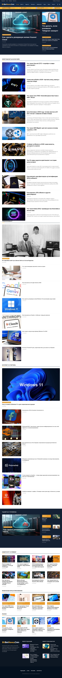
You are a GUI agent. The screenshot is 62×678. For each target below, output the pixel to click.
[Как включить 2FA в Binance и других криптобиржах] (13, 198)
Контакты (14, 0)
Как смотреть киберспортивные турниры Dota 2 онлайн (7, 582)
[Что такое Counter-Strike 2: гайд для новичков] (53, 558)
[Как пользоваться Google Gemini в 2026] (11, 289)
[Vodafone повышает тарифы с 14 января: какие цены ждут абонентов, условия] (11, 498)
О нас (7, 0)
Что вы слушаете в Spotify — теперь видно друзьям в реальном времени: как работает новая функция (40, 476)
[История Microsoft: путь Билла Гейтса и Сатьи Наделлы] (31, 240)
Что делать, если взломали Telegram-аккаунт (50, 28)
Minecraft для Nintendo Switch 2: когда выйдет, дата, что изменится (22, 582)
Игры (45, 4)
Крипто (21, 4)
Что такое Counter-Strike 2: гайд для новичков (52, 565)
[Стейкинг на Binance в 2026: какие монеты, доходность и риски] (13, 149)
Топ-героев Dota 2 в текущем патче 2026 (53, 581)
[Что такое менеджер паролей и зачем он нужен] (11, 273)
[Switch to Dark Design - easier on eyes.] (57, 4)
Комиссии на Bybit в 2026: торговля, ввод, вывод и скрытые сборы (43, 80)
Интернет (33, 4)
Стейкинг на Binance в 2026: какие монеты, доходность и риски (40, 145)
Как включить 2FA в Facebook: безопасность (33, 410)
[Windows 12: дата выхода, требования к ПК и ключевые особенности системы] (25, 646)
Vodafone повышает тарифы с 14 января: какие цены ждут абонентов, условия (41, 491)
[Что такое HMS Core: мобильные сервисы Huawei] (8, 597)
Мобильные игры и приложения (6, 603)
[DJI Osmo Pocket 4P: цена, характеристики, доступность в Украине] (11, 354)
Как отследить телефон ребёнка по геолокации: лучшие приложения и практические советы (34, 658)
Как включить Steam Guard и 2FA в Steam (38, 581)
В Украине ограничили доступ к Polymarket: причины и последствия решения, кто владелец (40, 459)
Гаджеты (27, 4)
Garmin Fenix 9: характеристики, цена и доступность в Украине (46, 540)
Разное (53, 4)
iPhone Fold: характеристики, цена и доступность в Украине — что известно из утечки (55, 648)
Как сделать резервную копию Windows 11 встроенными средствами (38, 298)
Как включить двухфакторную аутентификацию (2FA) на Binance (42, 177)
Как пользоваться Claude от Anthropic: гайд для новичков (36, 315)
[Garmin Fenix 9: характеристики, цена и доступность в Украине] (56, 537)
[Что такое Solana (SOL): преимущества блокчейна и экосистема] (13, 214)
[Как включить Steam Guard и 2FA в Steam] (38, 575)
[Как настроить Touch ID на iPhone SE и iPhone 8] (23, 597)
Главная (17, 4)
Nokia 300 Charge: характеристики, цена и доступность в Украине (51, 40)
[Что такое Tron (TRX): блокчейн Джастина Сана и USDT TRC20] (13, 101)
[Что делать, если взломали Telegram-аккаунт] (51, 17)
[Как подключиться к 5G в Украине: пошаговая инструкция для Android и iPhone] (11, 449)
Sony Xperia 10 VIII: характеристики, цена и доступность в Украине (23, 630)
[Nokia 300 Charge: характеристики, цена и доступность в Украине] (56, 516)
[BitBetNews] (8, 4)
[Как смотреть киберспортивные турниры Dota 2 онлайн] (8, 575)
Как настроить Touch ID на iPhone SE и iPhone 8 (23, 607)
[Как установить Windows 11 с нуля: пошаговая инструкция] (31, 384)
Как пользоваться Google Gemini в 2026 (31, 282)
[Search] (59, 4)
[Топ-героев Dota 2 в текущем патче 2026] (53, 575)
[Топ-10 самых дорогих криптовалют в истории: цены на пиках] (13, 165)
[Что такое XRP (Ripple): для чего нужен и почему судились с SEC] (13, 133)
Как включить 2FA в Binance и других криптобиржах (38, 193)
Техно (49, 4)
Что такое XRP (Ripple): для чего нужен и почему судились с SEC (42, 129)
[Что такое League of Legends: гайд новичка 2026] (23, 558)
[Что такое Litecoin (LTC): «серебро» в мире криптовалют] (13, 68)
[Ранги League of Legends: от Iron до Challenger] (8, 558)
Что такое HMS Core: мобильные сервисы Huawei (8, 607)
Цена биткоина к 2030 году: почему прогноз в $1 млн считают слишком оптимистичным (42, 112)
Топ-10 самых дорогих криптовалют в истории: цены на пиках (42, 161)
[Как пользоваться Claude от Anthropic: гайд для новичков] (11, 321)
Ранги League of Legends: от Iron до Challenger (7, 565)
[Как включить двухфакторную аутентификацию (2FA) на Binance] (13, 181)
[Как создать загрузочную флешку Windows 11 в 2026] (11, 338)
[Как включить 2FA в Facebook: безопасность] (11, 416)
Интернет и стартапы (6, 402)
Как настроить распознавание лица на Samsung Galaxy (50, 48)
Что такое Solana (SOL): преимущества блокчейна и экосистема (43, 209)
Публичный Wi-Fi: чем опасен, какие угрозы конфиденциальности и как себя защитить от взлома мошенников (40, 427)
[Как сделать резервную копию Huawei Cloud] (21, 22)
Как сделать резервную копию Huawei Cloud (19, 38)
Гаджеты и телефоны (7, 34)
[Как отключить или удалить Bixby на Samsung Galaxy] (46, 656)
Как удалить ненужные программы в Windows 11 (53, 629)
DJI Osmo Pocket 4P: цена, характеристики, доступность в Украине (38, 347)
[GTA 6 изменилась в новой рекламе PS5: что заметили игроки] (38, 558)
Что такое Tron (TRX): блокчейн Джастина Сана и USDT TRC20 (42, 96)
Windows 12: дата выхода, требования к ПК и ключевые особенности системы (34, 648)
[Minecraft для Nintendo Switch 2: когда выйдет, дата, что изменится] (23, 575)
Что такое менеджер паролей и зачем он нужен (33, 266)
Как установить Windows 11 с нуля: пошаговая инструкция (18, 404)
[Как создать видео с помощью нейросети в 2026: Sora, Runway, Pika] (38, 620)
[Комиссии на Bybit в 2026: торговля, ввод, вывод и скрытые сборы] (13, 84)
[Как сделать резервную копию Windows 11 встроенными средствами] (11, 305)
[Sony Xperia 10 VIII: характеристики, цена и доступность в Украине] (23, 620)
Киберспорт (39, 4)
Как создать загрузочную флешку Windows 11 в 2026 (34, 331)
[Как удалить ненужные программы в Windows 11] (53, 620)
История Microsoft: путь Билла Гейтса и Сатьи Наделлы (17, 260)
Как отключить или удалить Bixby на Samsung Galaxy (54, 656)
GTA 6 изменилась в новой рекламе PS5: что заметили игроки (38, 565)
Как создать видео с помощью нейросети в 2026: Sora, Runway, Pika (38, 630)
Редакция (3, 0)
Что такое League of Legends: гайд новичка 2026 (23, 565)
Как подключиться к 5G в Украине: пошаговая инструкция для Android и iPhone (39, 443)
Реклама (10, 0)
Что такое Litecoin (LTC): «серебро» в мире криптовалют (40, 64)
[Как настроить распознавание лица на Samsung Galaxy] (56, 527)
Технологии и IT (6, 258)
